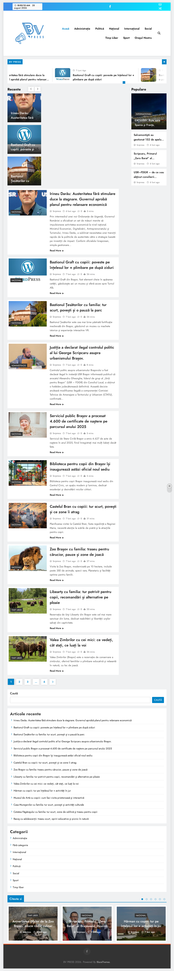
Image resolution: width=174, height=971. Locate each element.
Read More (55, 250)
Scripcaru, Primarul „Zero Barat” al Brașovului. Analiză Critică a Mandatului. (87, 926)
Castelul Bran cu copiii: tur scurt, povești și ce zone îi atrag (45, 763)
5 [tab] (160, 899)
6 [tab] (164, 899)
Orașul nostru (143, 38)
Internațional (132, 29)
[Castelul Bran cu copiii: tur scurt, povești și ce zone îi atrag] (28, 515)
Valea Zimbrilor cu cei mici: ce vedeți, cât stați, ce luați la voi (81, 642)
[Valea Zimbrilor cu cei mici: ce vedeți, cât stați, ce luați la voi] (28, 649)
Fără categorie (20, 845)
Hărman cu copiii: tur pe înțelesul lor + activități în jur (42, 791)
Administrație (82, 29)
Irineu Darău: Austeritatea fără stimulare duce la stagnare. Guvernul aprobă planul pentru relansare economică (82, 199)
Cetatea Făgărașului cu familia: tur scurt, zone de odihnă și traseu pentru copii (55, 812)
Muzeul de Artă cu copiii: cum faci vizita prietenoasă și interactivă (49, 798)
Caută (14, 693)
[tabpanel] (33, 923)
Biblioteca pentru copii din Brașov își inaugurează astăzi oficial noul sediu (80, 466)
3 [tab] (151, 899)
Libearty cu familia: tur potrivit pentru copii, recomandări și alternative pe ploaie (80, 597)
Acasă (65, 29)
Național (114, 29)
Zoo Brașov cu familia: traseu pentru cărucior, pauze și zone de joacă (79, 551)
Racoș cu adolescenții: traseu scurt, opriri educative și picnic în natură (51, 819)
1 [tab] (124, 83)
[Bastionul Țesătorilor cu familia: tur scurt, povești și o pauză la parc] (140, 75)
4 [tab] (155, 899)
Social (148, 29)
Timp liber (111, 38)
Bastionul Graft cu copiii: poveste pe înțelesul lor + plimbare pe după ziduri (82, 264)
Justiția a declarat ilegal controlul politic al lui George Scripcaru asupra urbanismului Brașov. (82, 353)
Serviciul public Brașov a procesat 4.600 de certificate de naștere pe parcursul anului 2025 (78, 421)
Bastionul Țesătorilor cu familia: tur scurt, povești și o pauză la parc (78, 307)
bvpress (140, 145)
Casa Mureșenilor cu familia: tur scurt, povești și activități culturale (49, 805)
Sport (126, 38)
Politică (99, 29)
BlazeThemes (103, 962)
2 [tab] (146, 899)
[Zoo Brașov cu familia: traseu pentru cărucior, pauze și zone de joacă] (28, 558)
